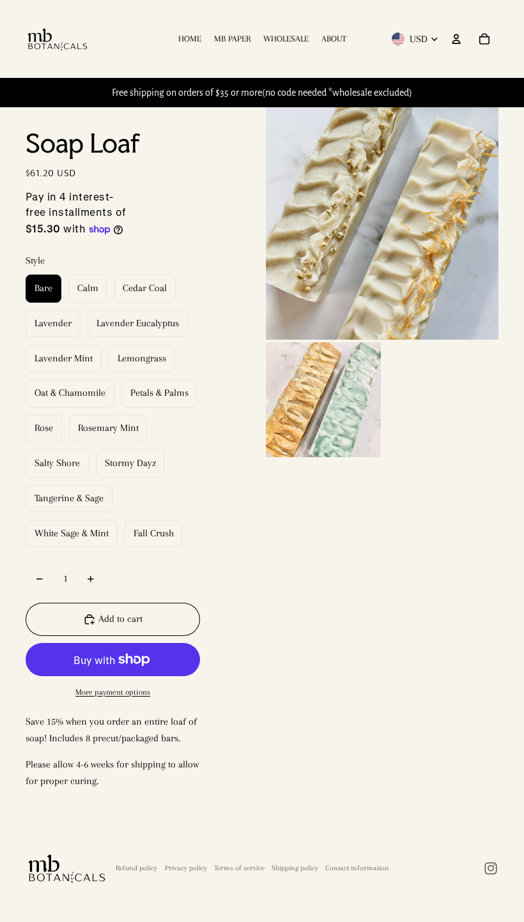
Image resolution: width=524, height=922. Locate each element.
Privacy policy (186, 868)
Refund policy (136, 868)
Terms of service (239, 868)
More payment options (112, 692)
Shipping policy (295, 868)
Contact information (357, 868)
